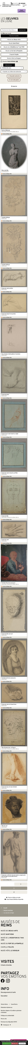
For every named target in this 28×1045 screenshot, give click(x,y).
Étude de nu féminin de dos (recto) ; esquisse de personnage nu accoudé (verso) (13, 876)
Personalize (22, 1043)
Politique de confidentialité (7, 1015)
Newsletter (4, 996)
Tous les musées (14, 36)
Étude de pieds (5, 394)
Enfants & (6, 965)
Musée (22, 11)
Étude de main (5, 539)
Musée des (14, 39)
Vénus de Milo (4, 170)
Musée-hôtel (14, 58)
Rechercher (22, 30)
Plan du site (4, 1019)
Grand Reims (14, 1004)
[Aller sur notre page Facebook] (3, 981)
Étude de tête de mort (7, 634)
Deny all (15, 1043)
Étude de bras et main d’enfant (9, 787)
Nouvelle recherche (15, 76)
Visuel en (9, 61)
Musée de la (14, 47)
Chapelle (14, 54)
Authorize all (7, 1043)
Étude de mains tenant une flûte (9, 473)
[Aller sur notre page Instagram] (8, 981)
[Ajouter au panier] (26, 90)
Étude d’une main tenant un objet (9, 433)
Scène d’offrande (5, 130)
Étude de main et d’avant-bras (8, 704)
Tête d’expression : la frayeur (8, 747)
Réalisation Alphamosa (6, 1007)
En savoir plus (25, 5)
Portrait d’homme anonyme (8, 583)
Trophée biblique (5, 217)
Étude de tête (4, 516)
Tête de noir (4, 826)
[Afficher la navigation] (4, 3)
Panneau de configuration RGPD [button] (9, 1022)
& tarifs (8, 992)
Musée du (14, 51)
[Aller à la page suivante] (20, 884)
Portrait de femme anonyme (8, 678)
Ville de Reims (4, 1004)
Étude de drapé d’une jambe (8, 314)
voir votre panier (15, 80)
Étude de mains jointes (7, 288)
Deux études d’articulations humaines (10, 354)
